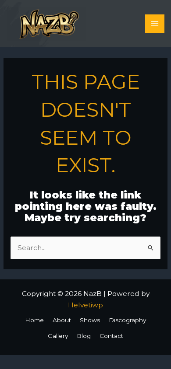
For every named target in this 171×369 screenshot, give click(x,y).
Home (34, 320)
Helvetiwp (85, 305)
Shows (90, 320)
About (62, 320)
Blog (84, 335)
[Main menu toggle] (154, 23)
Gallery (58, 335)
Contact (111, 335)
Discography (127, 320)
